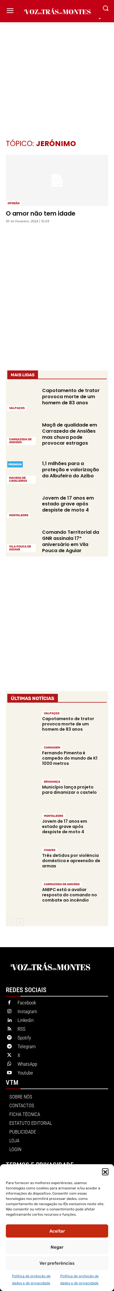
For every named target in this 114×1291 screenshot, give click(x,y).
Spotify (24, 1038)
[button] (105, 1171)
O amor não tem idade (40, 213)
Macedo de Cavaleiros (18, 479)
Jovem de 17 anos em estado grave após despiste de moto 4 (68, 504)
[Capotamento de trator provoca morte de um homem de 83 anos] (22, 399)
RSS (21, 1029)
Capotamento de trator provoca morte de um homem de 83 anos (71, 396)
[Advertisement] (57, 72)
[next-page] (20, 922)
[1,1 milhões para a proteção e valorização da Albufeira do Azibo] (22, 472)
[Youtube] (9, 1073)
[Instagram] (9, 1011)
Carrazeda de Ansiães (20, 441)
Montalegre (18, 515)
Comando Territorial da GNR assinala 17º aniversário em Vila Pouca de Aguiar (70, 541)
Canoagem (52, 747)
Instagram (27, 1011)
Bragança (52, 782)
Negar (57, 1247)
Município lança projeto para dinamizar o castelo (69, 789)
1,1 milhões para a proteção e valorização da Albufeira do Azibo (70, 469)
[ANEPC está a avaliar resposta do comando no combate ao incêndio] (22, 896)
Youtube (25, 1073)
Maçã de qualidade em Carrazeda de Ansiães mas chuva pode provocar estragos (69, 434)
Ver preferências (57, 1263)
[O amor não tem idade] (57, 180)
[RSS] (9, 1029)
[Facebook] (9, 1002)
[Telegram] (9, 1046)
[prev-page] (11, 922)
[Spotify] (9, 1038)
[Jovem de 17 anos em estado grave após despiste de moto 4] (22, 506)
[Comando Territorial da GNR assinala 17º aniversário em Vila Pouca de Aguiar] (22, 540)
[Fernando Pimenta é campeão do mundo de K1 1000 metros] (22, 759)
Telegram (27, 1046)
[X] (9, 1055)
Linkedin (26, 1020)
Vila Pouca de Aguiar (20, 548)
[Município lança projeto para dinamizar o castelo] (22, 793)
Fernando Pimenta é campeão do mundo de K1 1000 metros (69, 758)
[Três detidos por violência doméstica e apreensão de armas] (22, 862)
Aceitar (57, 1231)
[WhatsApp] (9, 1064)
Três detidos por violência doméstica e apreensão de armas (71, 860)
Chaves (50, 850)
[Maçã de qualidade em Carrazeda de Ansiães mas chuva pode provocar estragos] (22, 433)
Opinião (14, 203)
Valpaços (17, 408)
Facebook (27, 1003)
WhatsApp (27, 1064)
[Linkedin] (9, 1020)
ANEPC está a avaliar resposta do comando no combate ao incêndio (69, 895)
